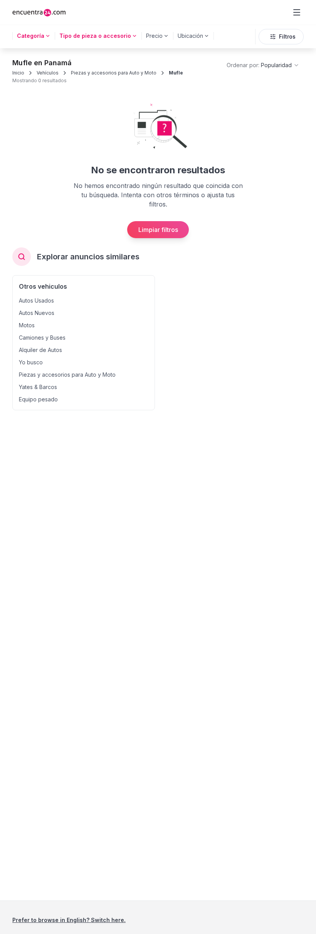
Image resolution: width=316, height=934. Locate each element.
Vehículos (48, 73)
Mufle (176, 73)
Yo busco (31, 362)
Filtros (287, 36)
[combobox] (263, 65)
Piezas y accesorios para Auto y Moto (113, 73)
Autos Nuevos (36, 313)
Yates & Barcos (38, 387)
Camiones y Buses (42, 337)
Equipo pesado (38, 399)
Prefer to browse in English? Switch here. (69, 920)
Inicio (18, 73)
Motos (27, 325)
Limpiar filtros (158, 230)
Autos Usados (36, 300)
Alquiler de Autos (40, 350)
